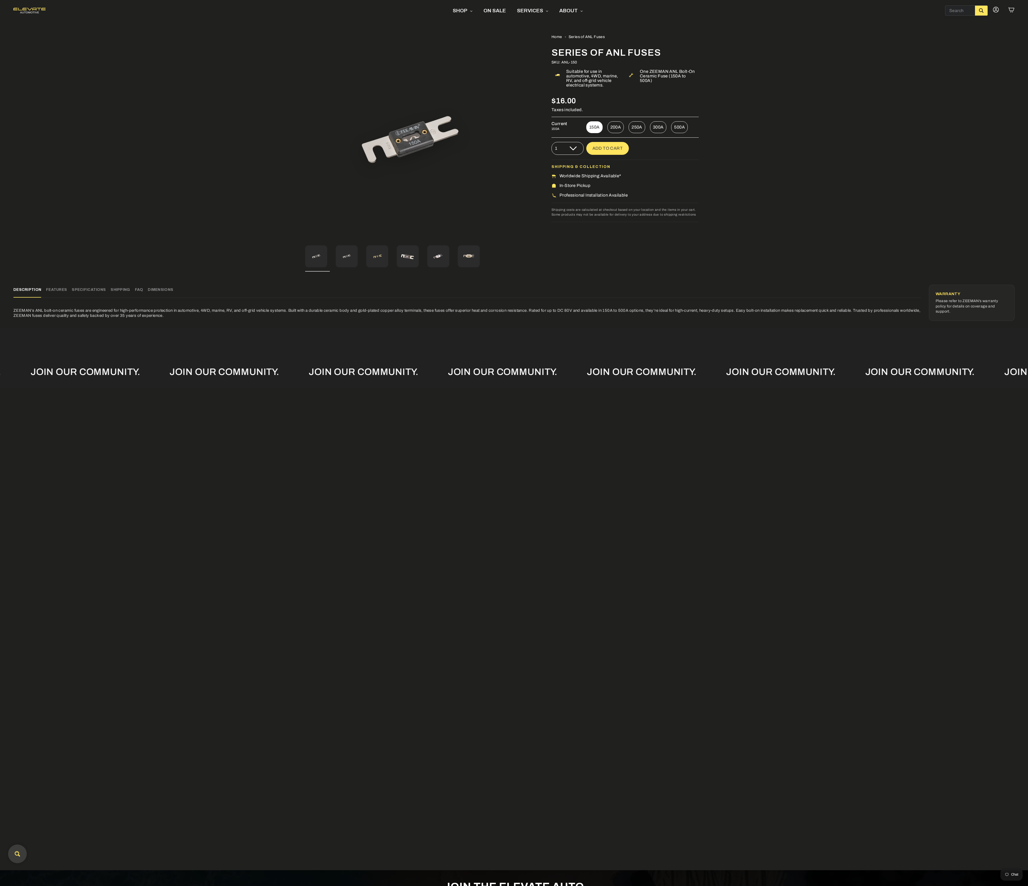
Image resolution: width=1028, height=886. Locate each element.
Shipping (120, 290)
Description (27, 290)
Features (56, 290)
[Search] (981, 11)
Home (556, 37)
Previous (305, 139)
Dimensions (160, 290)
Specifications (89, 290)
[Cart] (1011, 10)
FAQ (139, 290)
